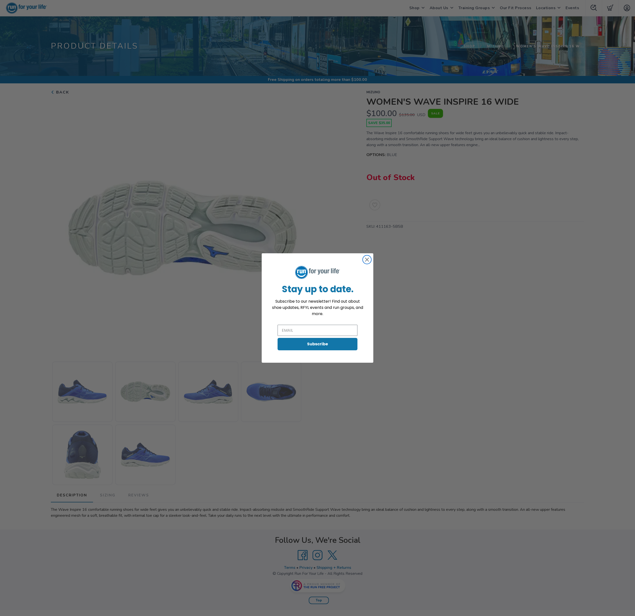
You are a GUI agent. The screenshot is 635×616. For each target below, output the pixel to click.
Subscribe (317, 344)
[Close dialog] (367, 259)
